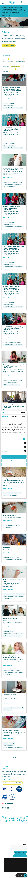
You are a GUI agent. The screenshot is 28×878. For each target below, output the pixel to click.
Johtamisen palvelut (6, 64)
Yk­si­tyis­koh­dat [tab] (14, 416)
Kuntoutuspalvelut (5, 66)
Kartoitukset (14, 64)
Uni (22, 59)
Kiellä (14, 464)
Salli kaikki (14, 456)
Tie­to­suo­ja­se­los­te (6, 812)
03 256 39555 (8, 779)
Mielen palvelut (5, 69)
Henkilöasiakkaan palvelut (20, 61)
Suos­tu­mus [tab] (5, 416)
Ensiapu (3, 61)
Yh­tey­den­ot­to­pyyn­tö (9, 45)
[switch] (25, 443)
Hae (25, 3)
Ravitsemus (12, 69)
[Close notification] (24, 11)
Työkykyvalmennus (20, 69)
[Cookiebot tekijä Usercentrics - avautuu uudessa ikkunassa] (21, 412)
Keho (20, 64)
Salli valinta (14, 460)
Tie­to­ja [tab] (23, 416)
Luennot (17, 59)
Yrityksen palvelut (5, 71)
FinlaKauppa (10, 61)
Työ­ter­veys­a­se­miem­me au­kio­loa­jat (12, 782)
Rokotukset (11, 59)
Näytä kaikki (4, 59)
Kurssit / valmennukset (15, 66)
